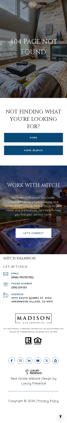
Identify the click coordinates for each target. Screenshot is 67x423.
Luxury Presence (33, 383)
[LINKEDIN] (29, 360)
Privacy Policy (48, 401)
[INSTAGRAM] (20, 360)
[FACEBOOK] (11, 360)
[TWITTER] (46, 360)
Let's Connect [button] (33, 233)
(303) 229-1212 (19, 287)
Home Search (33, 150)
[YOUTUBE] (38, 360)
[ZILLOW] (55, 360)
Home (33, 137)
